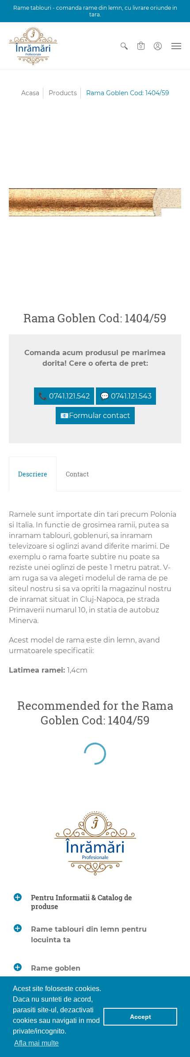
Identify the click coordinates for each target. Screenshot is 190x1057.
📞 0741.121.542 (64, 396)
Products (63, 93)
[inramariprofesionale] (33, 46)
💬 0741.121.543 (126, 396)
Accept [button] (140, 1016)
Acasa (30, 93)
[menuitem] (124, 46)
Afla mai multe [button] (36, 1043)
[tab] (33, 474)
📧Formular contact (95, 415)
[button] (124, 46)
